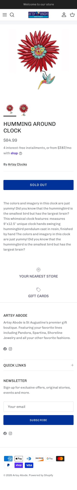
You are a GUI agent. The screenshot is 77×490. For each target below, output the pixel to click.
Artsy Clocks (17, 164)
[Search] (14, 14)
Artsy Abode (20, 475)
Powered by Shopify (41, 475)
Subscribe (38, 420)
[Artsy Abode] (38, 15)
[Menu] (4, 14)
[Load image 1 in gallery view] (38, 62)
